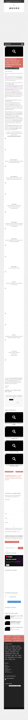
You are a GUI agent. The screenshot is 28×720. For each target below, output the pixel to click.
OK (20, 548)
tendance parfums (11, 657)
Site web (6, 522)
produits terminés (8, 653)
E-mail (6, 518)
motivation (7, 651)
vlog (14, 659)
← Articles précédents (9, 471)
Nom (6, 513)
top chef (9, 391)
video (6, 659)
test (16, 657)
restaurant (15, 390)
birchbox (18, 646)
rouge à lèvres (7, 655)
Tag (6, 657)
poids (17, 651)
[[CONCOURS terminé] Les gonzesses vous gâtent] (7, 623)
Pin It (18, 402)
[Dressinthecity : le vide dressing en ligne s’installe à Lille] (14, 431)
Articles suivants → (19, 471)
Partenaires (8, 640)
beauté (6, 646)
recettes (14, 653)
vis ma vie (10, 659)
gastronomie (7, 390)
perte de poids (12, 651)
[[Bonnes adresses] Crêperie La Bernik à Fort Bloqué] (14, 417)
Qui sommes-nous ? (18, 640)
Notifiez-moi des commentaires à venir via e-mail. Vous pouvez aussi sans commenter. (14, 538)
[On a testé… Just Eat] (14, 445)
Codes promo (16, 636)
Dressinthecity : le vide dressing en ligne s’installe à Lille (14, 438)
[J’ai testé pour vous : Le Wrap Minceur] (7, 617)
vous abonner (14, 538)
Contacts (7, 638)
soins (16, 655)
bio (9, 646)
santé (13, 655)
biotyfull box (13, 646)
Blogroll (8, 636)
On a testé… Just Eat (14, 451)
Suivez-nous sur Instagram (15, 601)
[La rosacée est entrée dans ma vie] (7, 629)
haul (6, 649)
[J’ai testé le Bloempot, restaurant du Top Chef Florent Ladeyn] (14, 459)
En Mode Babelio (9, 678)
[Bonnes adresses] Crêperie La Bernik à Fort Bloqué (14, 424)
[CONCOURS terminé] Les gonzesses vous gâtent (16, 622)
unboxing (19, 657)
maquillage (14, 649)
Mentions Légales (16, 638)
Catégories (7, 685)
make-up (9, 649)
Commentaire (7, 499)
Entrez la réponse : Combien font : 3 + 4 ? (12, 531)
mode (19, 649)
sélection (19, 655)
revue (18, 653)
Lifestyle (16, 68)
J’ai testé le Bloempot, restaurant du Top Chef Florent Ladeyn (14, 466)
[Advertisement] (14, 27)
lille (11, 390)
